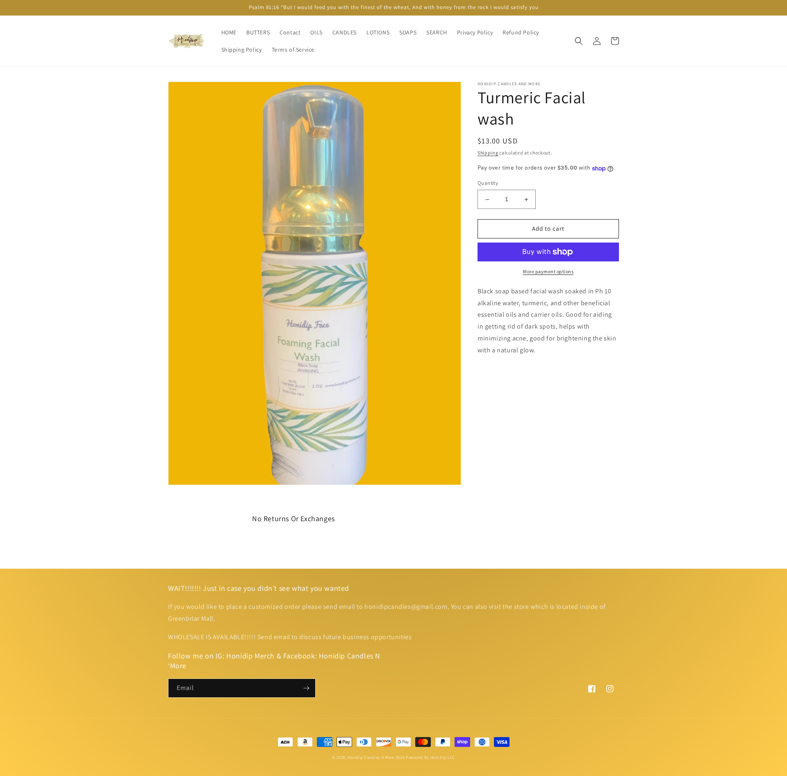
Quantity (488, 183)
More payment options (548, 271)
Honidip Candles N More (371, 757)
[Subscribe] (306, 688)
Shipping (488, 153)
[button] (579, 41)
